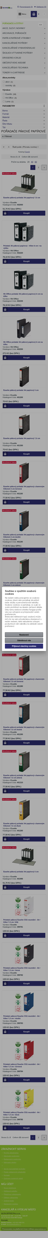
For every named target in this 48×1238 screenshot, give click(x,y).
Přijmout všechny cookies (24, 646)
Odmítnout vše (24, 640)
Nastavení (24, 634)
